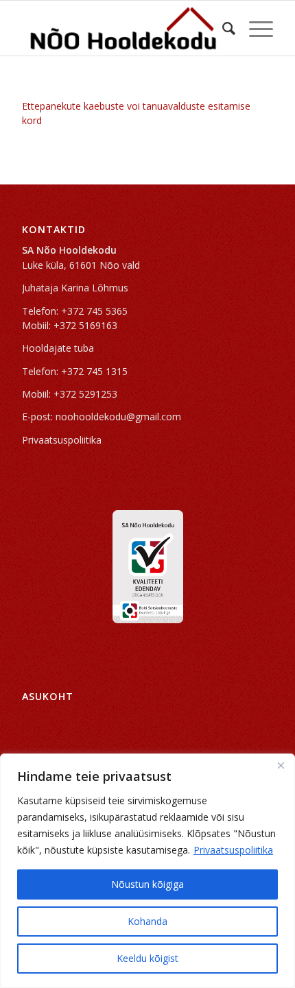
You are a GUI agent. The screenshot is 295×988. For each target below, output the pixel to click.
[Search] (222, 28)
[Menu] (254, 28)
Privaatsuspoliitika (233, 849)
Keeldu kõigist (147, 958)
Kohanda (147, 921)
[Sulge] (280, 765)
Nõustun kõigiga (147, 884)
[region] (147, 871)
